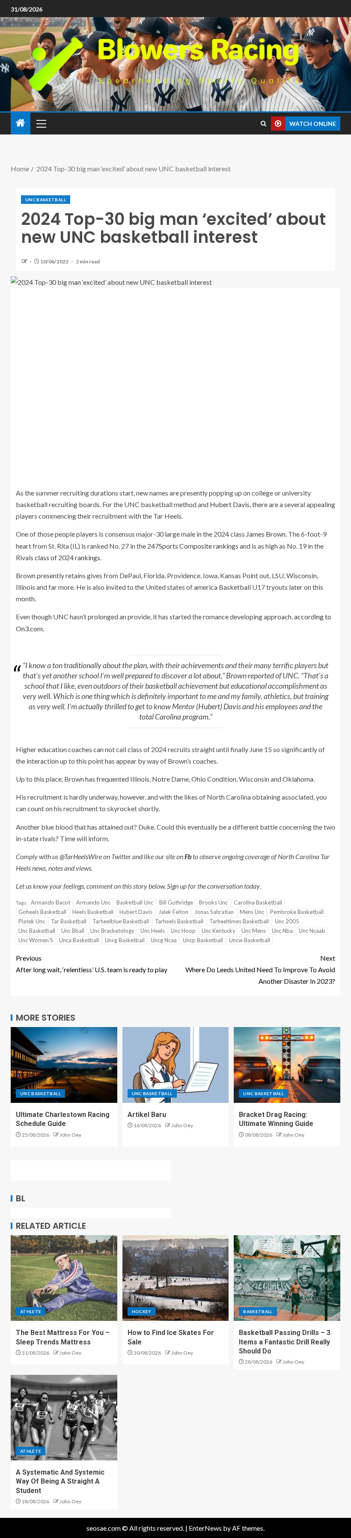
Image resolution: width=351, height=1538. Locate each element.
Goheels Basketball (42, 911)
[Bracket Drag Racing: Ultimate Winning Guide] (287, 1065)
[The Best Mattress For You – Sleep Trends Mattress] (64, 1278)
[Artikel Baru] (175, 1065)
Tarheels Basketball (179, 921)
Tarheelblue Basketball (120, 921)
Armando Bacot (50, 902)
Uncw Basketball (249, 940)
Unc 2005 (287, 921)
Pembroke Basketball (297, 911)
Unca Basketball (79, 940)
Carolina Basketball (258, 902)
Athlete (30, 1311)
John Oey (70, 1135)
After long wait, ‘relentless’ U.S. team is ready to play (91, 964)
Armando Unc (93, 902)
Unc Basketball (45, 199)
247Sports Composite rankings (192, 546)
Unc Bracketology (112, 930)
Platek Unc (31, 921)
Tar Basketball (68, 921)
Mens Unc (252, 911)
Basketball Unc (134, 902)
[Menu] (40, 123)
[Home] (20, 123)
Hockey (142, 1311)
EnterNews (205, 1528)
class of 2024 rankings (67, 557)
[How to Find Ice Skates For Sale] (175, 1278)
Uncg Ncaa (164, 940)
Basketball (258, 1311)
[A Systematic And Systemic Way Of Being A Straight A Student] (64, 1417)
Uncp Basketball (203, 940)
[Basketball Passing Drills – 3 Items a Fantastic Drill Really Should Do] (287, 1278)
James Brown (266, 534)
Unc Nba (282, 930)
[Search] (263, 123)
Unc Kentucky (218, 930)
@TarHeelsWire (80, 856)
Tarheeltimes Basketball (239, 921)
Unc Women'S (35, 940)
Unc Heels (152, 930)
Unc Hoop (183, 930)
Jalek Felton (173, 911)
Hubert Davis (230, 504)
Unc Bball (72, 930)
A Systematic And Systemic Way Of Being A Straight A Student (60, 1481)
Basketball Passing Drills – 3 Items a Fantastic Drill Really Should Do (284, 1342)
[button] (40, 123)
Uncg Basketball (125, 940)
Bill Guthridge (176, 902)
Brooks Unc (213, 902)
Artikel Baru (147, 1115)
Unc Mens (253, 930)
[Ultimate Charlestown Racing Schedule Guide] (64, 1065)
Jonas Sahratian (214, 911)
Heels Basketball (92, 911)
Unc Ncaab (312, 930)
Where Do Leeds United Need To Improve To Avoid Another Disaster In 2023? (260, 969)
